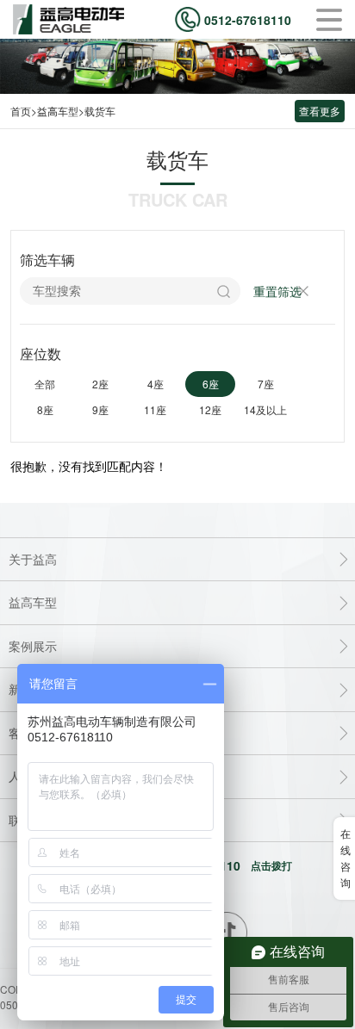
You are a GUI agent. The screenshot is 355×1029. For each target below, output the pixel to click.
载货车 (99, 110)
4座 (155, 383)
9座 (100, 409)
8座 (45, 409)
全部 (44, 383)
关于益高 (33, 558)
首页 (20, 110)
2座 (100, 383)
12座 (210, 409)
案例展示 (33, 645)
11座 (155, 409)
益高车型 (57, 110)
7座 (266, 383)
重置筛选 (277, 291)
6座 (210, 383)
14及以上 (265, 409)
